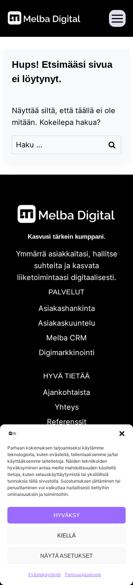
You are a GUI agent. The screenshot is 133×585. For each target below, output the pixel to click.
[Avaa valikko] (117, 18)
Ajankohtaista (66, 392)
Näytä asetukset (66, 556)
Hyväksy (67, 515)
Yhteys (67, 407)
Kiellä (66, 535)
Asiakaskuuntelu (66, 323)
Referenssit (66, 421)
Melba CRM (66, 337)
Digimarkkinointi (67, 352)
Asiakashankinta (66, 308)
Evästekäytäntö (44, 574)
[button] (122, 433)
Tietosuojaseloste (83, 574)
